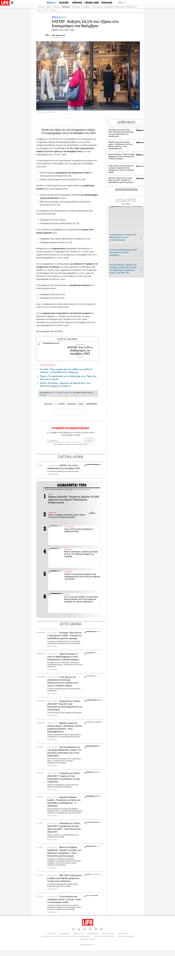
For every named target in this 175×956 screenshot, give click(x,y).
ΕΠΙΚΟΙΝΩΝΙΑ (65, 933)
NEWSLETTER (78, 933)
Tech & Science (97, 7)
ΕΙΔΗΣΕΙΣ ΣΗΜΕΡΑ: (48, 365)
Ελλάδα (41, 7)
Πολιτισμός (76, 7)
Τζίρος (81, 404)
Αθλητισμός (109, 7)
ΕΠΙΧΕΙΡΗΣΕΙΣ (91, 404)
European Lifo (131, 7)
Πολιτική (56, 7)
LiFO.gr (56, 392)
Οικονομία (66, 7)
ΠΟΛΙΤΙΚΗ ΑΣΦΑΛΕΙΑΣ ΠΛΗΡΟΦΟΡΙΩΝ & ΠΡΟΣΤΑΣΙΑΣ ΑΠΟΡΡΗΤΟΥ (66, 936)
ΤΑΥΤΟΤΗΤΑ (51, 933)
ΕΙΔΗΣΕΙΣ (45, 10)
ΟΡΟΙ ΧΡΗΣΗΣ (57, 444)
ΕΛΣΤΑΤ (62, 404)
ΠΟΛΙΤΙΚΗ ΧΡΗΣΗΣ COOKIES (104, 936)
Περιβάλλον (119, 7)
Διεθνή (48, 7)
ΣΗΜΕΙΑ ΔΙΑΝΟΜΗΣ (126, 936)
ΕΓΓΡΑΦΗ (88, 440)
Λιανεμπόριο (71, 404)
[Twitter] (137, 107)
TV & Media (86, 7)
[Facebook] (133, 107)
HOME (39, 10)
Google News (67, 392)
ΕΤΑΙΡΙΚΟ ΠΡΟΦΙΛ (108, 933)
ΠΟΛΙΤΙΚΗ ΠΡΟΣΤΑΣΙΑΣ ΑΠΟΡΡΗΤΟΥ (76, 444)
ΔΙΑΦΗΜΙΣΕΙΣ (93, 933)
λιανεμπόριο (53, 133)
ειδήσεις (43, 395)
